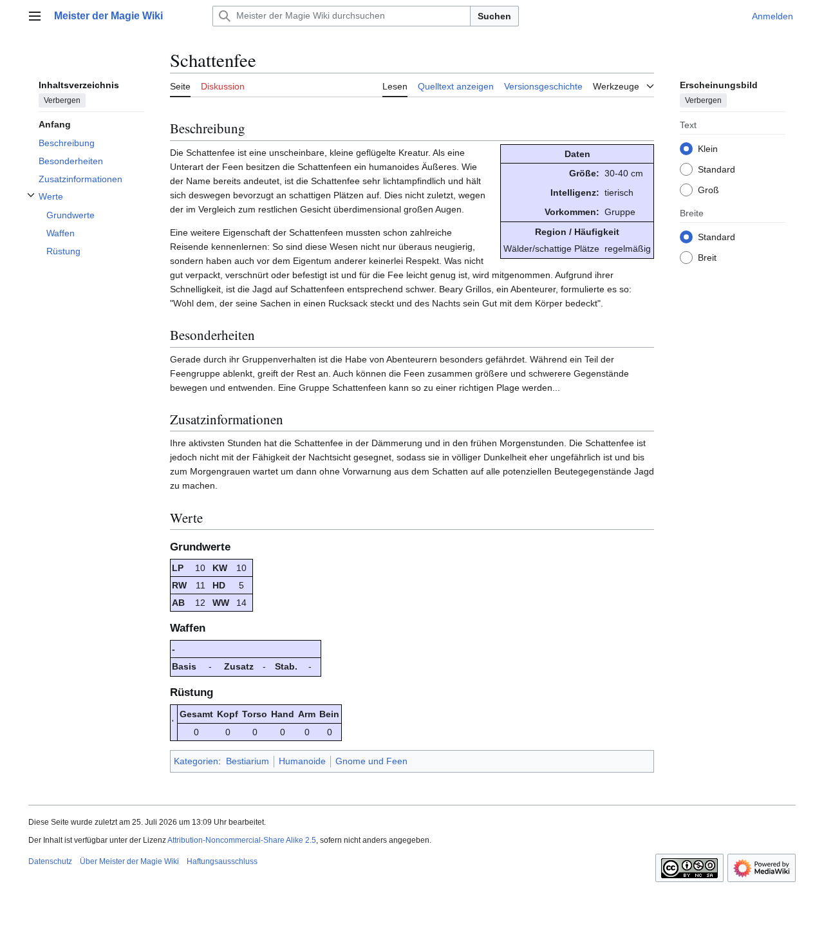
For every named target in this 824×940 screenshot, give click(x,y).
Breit (707, 257)
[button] (34, 16)
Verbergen (62, 99)
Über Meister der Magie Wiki (129, 861)
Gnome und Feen (371, 761)
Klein (708, 148)
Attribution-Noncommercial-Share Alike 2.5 (241, 840)
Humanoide (302, 761)
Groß (708, 189)
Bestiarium (247, 761)
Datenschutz (50, 861)
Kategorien (196, 761)
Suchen (494, 16)
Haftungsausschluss (222, 861)
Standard (716, 169)
